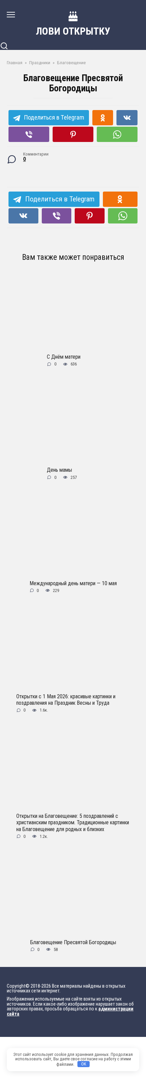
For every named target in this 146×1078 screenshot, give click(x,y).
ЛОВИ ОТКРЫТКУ (73, 31)
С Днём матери (63, 357)
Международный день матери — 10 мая (73, 583)
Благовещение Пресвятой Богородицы (73, 942)
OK (83, 1063)
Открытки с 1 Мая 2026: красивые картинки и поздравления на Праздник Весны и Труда (65, 699)
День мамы (59, 470)
